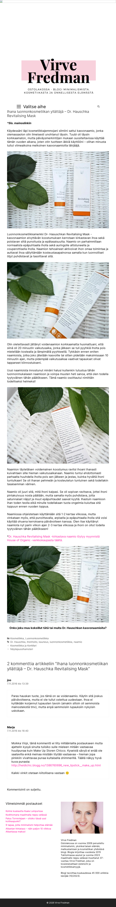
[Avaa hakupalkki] (98, 106)
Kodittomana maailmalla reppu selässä (26, 814)
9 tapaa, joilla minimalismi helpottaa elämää (29, 825)
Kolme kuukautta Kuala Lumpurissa (24, 811)
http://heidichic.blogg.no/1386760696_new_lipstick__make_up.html (56, 765)
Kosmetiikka (17, 638)
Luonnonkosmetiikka (37, 638)
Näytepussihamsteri (21, 649)
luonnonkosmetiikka (61, 642)
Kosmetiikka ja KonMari (23, 645)
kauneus (43, 642)
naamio (78, 642)
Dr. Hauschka (17, 642)
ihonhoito (32, 642)
